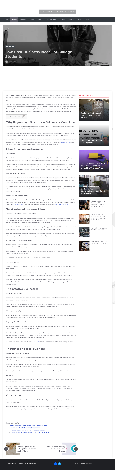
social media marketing (61, 204)
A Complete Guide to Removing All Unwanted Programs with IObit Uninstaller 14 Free (99, 203)
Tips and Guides (51, 19)
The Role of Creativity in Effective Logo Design (56, 449)
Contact (87, 19)
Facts (63, 19)
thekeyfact (57, 5)
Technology (23, 19)
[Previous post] (6, 448)
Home (6, 19)
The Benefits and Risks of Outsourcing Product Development (30, 432)
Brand (39, 19)
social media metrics (18, 204)
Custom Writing (65, 142)
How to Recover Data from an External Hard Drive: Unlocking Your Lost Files (93, 166)
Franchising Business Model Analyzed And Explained (27, 430)
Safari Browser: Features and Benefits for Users (99, 242)
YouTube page (35, 342)
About (79, 19)
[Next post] (76, 448)
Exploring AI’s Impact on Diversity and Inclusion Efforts (92, 115)
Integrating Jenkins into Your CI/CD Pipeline (99, 229)
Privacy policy (89, 463)
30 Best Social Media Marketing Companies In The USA (28, 428)
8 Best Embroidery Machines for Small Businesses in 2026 (29, 425)
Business (14, 19)
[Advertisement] (57, 78)
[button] (110, 19)
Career (32, 19)
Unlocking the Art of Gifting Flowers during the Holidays (26, 449)
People (70, 19)
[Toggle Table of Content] (23, 116)
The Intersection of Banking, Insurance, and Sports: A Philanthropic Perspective (99, 217)
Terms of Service (80, 463)
